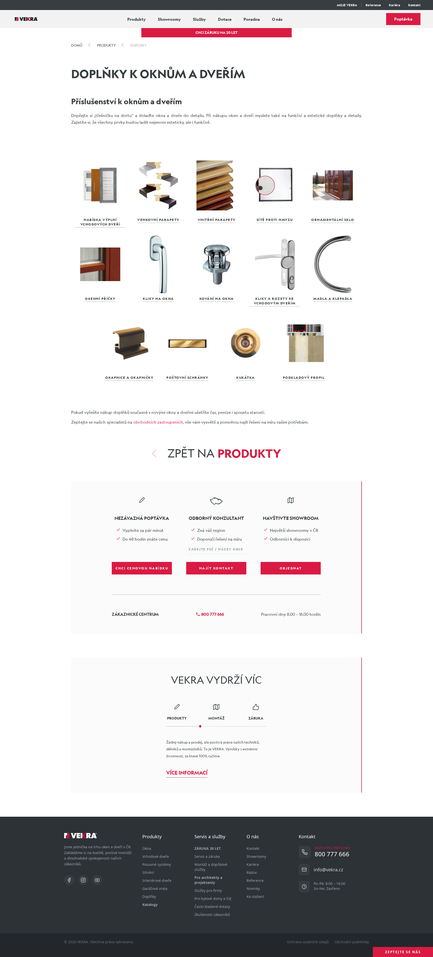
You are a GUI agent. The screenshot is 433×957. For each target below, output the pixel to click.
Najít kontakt (216, 568)
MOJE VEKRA (347, 5)
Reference (373, 5)
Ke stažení (255, 896)
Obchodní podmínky (352, 941)
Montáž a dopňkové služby (210, 867)
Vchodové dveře (155, 856)
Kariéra (394, 5)
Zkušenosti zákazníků (212, 914)
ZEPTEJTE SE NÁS (403, 952)
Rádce (252, 872)
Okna (146, 848)
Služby (199, 19)
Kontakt (414, 5)
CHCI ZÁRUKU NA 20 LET (216, 32)
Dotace (225, 19)
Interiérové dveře (156, 880)
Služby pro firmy (208, 890)
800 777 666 (212, 614)
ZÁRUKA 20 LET (207, 848)
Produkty (136, 19)
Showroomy (169, 19)
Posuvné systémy (156, 864)
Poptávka (403, 19)
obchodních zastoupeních (158, 422)
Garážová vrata (154, 888)
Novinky (253, 888)
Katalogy (150, 904)
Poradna (252, 19)
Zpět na (224, 453)
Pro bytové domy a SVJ (212, 898)
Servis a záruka (207, 856)
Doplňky (149, 896)
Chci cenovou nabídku (142, 568)
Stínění (148, 872)
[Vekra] (26, 19)
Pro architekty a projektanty (208, 880)
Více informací (186, 773)
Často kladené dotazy (212, 906)
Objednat (291, 568)
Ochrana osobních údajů (308, 941)
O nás (277, 19)
